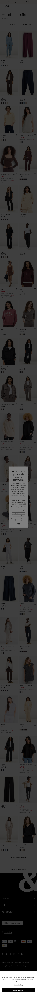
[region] (18, 982)
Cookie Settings (18, 985)
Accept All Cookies (18, 990)
